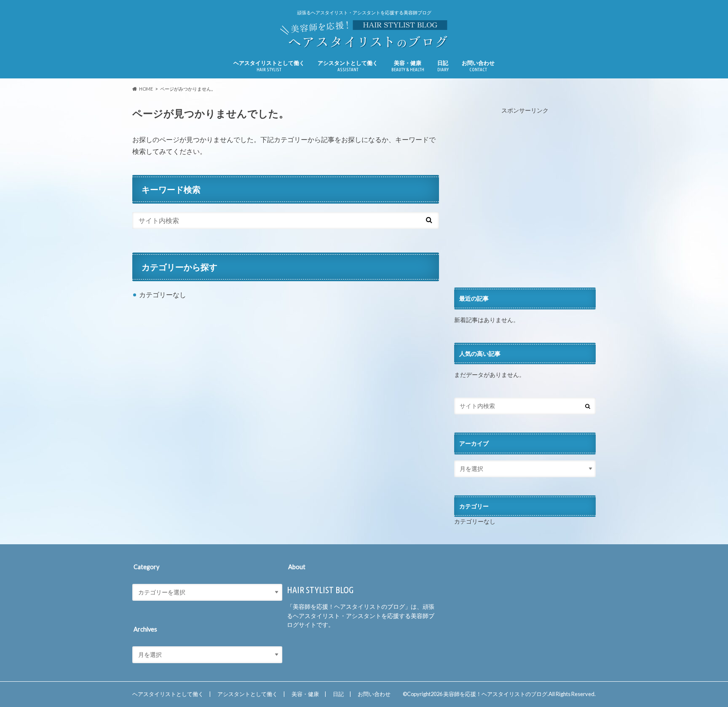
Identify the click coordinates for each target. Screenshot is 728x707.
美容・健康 (407, 65)
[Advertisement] (525, 201)
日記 (443, 65)
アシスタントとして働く (348, 65)
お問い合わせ (478, 65)
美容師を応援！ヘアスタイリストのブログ (495, 694)
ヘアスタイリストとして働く (269, 65)
